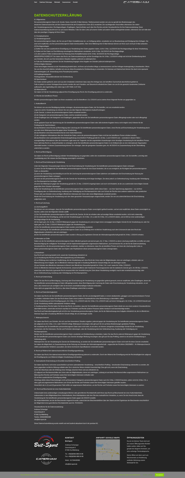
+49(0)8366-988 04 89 (75, 456)
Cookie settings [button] (148, 475)
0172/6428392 (75, 460)
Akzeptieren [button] (159, 475)
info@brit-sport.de (71, 464)
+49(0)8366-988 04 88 (75, 454)
